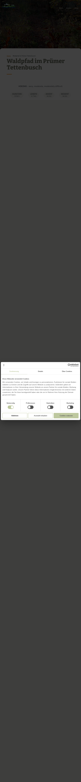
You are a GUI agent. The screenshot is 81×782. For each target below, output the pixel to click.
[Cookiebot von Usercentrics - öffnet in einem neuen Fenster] (69, 365)
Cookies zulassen (66, 416)
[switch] (31, 407)
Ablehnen (14, 416)
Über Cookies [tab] (67, 371)
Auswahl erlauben (40, 416)
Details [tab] (40, 371)
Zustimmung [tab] (14, 371)
